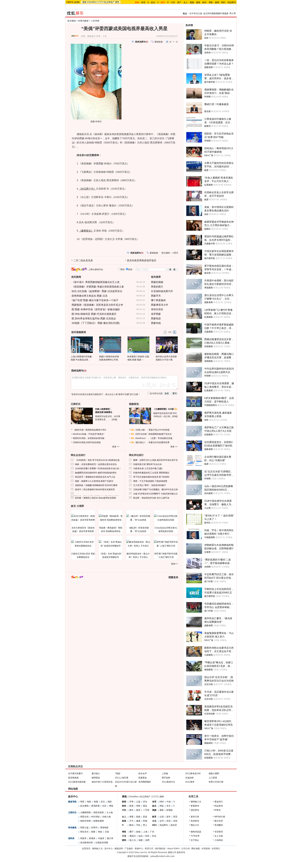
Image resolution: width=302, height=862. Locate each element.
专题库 (101, 838)
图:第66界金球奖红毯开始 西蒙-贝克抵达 (94, 318)
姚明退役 (96, 777)
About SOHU (173, 848)
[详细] (114, 419)
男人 (145, 825)
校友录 (174, 825)
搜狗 (117, 2)
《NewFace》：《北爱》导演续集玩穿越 (153, 438)
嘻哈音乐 (84, 832)
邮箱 (138, 832)
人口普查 (213, 777)
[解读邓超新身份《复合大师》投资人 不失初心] (138, 544)
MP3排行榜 (219, 816)
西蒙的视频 (157, 282)
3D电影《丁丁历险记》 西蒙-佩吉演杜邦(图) (96, 323)
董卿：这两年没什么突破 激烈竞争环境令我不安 (155, 460)
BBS (223, 2)
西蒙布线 (156, 323)
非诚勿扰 (189, 777)
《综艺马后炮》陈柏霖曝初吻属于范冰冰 (153, 434)
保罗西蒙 (156, 314)
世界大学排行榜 (216, 782)
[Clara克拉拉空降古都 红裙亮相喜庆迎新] (166, 518)
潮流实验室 (98, 812)
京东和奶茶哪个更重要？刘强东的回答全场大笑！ (98, 468)
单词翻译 (218, 825)
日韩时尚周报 (79, 442)
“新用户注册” (124, 394)
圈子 (132, 832)
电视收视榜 (98, 821)
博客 (211, 2)
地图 (140, 840)
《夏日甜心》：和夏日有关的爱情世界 (152, 442)
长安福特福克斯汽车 (162, 291)
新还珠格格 (73, 777)
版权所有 (181, 852)
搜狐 (84, 2)
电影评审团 (85, 821)
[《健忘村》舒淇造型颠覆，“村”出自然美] (138, 518)
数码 (131, 825)
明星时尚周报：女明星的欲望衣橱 (88, 438)
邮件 (204, 2)
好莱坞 (94, 827)
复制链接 (158, 42)
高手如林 (166, 777)
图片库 (110, 838)
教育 (154, 816)
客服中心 (139, 848)
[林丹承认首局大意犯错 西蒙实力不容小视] (167, 344)
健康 (138, 821)
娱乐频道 (71, 21)
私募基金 (142, 777)
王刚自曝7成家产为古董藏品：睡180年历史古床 (155, 489)
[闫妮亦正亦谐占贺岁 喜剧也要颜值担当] (83, 544)
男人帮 (232, 13)
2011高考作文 (168, 782)
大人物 (109, 812)
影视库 (92, 838)
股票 (131, 806)
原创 (168, 821)
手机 (138, 825)
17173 (100, 2)
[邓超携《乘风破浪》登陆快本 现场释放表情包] (111, 518)
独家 (93, 832)
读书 (162, 821)
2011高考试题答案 (77, 782)
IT (168, 2)
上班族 (165, 773)
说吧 (147, 840)
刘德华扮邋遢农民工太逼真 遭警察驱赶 (151, 472)
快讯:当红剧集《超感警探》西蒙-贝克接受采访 (97, 291)
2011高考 (189, 782)
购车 (131, 810)
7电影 (117, 773)
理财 (138, 806)
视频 (192, 2)
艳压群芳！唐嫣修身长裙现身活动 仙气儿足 (95, 477)
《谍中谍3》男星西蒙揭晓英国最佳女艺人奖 (96, 282)
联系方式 (149, 848)
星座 (145, 816)
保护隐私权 (160, 848)
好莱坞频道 (83, 21)
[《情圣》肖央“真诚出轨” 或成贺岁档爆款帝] (111, 544)
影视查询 (195, 806)
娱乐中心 (73, 796)
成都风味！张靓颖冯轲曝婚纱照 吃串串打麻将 (96, 485)
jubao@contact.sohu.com (162, 856)
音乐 (103, 801)
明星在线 (84, 816)
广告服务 (129, 848)
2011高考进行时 (193, 773)
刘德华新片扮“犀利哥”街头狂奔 (147, 464)
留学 (168, 816)
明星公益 (84, 827)
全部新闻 (206, 848)
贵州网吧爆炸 (144, 782)
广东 (152, 832)
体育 (143, 2)
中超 (169, 801)
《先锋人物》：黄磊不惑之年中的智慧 (152, 430)
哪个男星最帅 (158, 300)
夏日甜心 (96, 773)
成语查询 (195, 810)
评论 (145, 801)
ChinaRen (92, 2)
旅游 (124, 821)
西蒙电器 (156, 318)
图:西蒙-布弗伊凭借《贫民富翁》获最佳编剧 (96, 309)
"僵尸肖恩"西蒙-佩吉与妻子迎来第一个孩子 (95, 300)
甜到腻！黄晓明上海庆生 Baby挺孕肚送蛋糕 (95, 498)
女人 (186, 2)
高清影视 (95, 806)
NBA (162, 801)
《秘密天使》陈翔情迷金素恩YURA (89, 430)
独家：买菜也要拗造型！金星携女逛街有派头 (96, 464)
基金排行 (218, 801)
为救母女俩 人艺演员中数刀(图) (147, 468)
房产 (179, 2)
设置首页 (86, 848)
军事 (131, 801)
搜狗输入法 (196, 801)
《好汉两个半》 (87, 188)
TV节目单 (195, 836)
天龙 (124, 836)
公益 (138, 801)
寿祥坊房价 (157, 309)
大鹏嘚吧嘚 (85, 812)
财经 (124, 806)
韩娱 (100, 832)
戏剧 (109, 801)
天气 (131, 821)
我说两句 (232, 2)
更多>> (174, 564)
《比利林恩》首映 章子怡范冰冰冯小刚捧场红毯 (97, 460)
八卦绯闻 (95, 21)
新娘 (138, 816)
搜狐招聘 (118, 848)
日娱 (107, 832)
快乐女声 (142, 773)
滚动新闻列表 (86, 842)
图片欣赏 (218, 821)
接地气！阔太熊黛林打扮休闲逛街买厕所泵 (95, 489)
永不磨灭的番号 (75, 773)
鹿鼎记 (133, 836)
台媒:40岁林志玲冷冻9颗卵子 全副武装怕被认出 (155, 493)
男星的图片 (157, 286)
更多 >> (115, 446)
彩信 (154, 836)
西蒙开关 (156, 295)
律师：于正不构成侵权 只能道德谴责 (150, 481)
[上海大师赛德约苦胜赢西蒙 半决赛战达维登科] (82, 344)
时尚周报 (95, 816)
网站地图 (195, 848)
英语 (175, 816)
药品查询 (218, 806)
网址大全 (195, 825)
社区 (104, 806)
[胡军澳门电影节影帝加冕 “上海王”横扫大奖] (166, 544)
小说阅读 (218, 840)
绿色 (175, 821)
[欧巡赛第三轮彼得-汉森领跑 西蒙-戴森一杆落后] (138, 344)
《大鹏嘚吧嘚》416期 (163, 409)
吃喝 (145, 821)
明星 (82, 801)
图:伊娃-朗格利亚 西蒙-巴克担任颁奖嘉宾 (94, 314)
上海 (145, 832)
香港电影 (104, 827)
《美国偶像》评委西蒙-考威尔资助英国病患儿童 (98, 286)
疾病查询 (195, 821)
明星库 (83, 838)
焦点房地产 (109, 2)
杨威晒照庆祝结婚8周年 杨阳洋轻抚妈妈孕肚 (96, 472)
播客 (198, 2)
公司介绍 (185, 848)
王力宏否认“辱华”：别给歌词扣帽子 (149, 485)
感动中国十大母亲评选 (102, 782)
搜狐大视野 (214, 773)
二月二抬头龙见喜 (83, 260)
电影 (89, 801)
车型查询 (218, 832)
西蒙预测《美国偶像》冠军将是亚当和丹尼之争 (97, 304)
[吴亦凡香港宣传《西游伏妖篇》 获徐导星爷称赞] (83, 518)
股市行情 (195, 816)
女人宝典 (218, 836)
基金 (145, 806)
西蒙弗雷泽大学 (159, 304)
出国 (162, 816)
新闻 (124, 801)
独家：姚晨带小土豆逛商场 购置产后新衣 (94, 481)
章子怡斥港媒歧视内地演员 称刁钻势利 (151, 477)
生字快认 (195, 840)
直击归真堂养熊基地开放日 (141, 260)
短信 (140, 836)
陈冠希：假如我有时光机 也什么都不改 (151, 498)
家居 (138, 810)
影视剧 (169, 810)
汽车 (173, 2)
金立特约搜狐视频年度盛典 (215, 13)
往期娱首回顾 (101, 842)
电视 (96, 801)
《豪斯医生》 (86, 230)
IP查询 (217, 810)
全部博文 (216, 848)
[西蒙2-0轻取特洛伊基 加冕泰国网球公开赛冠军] (110, 344)
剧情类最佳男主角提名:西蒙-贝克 (89, 295)
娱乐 (153, 2)
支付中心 (108, 848)
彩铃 (147, 836)
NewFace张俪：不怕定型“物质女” (88, 434)
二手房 (146, 810)
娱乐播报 (84, 806)
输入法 (133, 840)
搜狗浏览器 (196, 832)
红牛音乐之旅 (196, 13)
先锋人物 (106, 816)
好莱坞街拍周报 (93, 442)
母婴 (131, 816)
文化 (154, 821)
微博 (217, 2)
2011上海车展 (121, 777)
